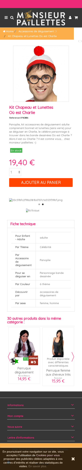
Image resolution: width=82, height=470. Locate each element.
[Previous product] (79, 40)
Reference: (14, 117)
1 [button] (39, 204)
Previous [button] (9, 357)
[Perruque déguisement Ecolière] (24, 343)
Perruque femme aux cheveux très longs (58, 374)
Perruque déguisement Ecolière (24, 372)
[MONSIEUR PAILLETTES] (41, 17)
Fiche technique (23, 224)
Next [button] (72, 357)
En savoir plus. (37, 466)
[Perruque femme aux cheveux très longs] (58, 343)
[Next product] (81, 40)
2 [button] (43, 204)
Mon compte (15, 416)
